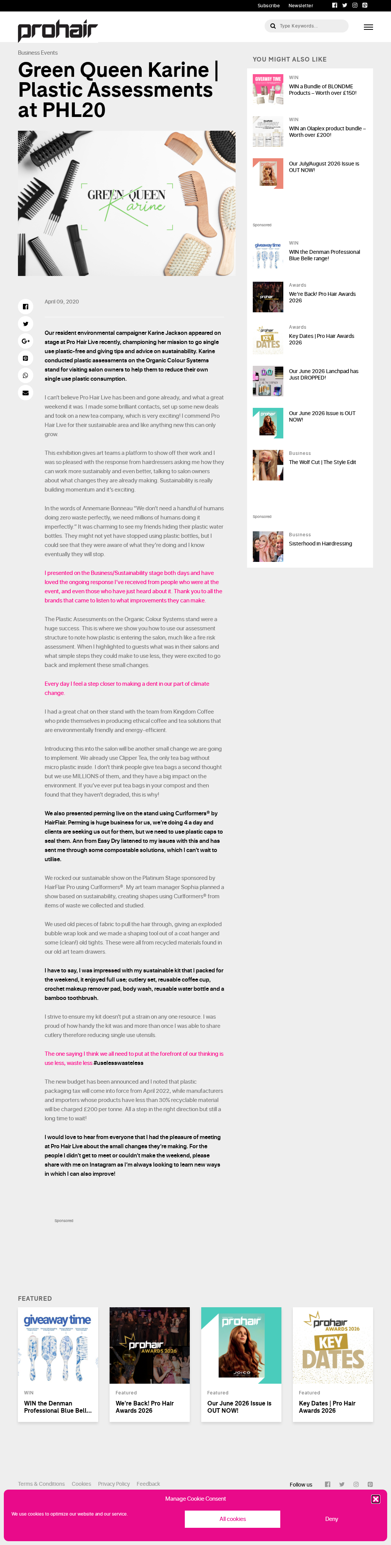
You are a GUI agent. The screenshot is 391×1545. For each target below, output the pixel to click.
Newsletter (301, 5)
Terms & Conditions (41, 1484)
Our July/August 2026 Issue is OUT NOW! (324, 167)
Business (29, 53)
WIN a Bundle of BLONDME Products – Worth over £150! (323, 90)
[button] (376, 1499)
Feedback (148, 1484)
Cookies (81, 1484)
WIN (294, 77)
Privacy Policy (114, 1484)
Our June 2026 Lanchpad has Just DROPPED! (324, 374)
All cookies (233, 1519)
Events (49, 53)
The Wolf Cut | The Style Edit (322, 462)
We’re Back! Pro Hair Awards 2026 (322, 297)
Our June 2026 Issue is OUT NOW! (322, 416)
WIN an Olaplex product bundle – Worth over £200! (327, 132)
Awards (298, 285)
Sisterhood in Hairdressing (320, 544)
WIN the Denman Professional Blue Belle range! (324, 255)
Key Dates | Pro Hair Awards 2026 (321, 339)
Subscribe (269, 5)
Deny (331, 1519)
